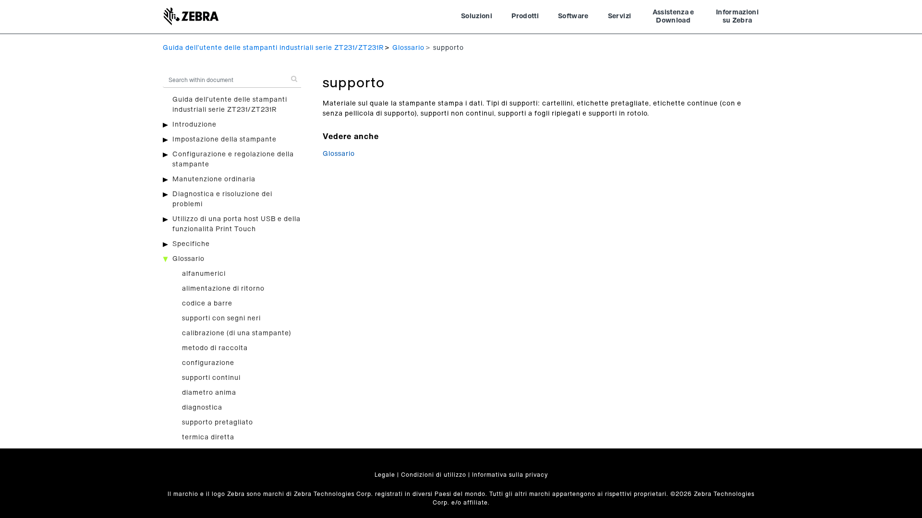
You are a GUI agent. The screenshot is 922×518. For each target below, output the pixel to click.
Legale (385, 475)
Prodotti (525, 16)
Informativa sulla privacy (510, 475)
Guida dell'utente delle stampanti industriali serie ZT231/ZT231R (273, 48)
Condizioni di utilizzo (433, 475)
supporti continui (211, 378)
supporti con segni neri (221, 318)
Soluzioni (476, 16)
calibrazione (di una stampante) (236, 333)
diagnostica (202, 407)
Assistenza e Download (673, 16)
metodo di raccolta (215, 348)
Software (573, 16)
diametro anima (209, 392)
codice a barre (207, 303)
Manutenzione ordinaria (213, 179)
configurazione (208, 363)
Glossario (408, 48)
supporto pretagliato (217, 422)
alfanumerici (204, 274)
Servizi (619, 16)
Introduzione (194, 124)
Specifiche (191, 244)
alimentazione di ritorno (223, 288)
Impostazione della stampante (224, 139)
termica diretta (208, 437)
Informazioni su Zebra (737, 16)
